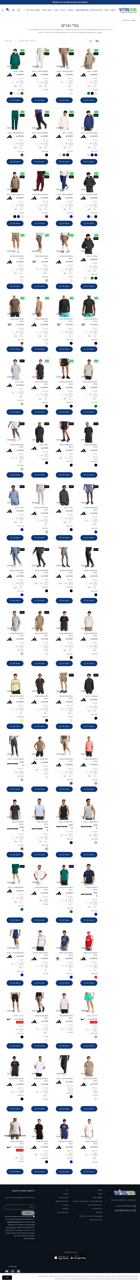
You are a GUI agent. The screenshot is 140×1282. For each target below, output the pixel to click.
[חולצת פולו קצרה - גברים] (39, 809)
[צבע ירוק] (22, 93)
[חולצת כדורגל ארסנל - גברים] (15, 683)
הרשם (28, 1213)
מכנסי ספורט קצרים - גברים (66, 257)
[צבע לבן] (46, 93)
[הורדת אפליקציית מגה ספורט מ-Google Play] (78, 1257)
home (134, 20)
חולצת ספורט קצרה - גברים (90, 320)
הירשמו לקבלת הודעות (23, 1190)
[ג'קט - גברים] (15, 369)
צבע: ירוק (21, 90)
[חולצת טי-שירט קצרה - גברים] (89, 369)
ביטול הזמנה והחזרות (95, 1205)
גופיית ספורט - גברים (41, 759)
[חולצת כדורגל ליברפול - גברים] (39, 940)
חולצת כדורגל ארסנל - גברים (16, 697)
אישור (7, 1278)
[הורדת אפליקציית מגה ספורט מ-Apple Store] (61, 1257)
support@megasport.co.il (123, 1210)
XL (95, 86)
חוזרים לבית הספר (96, 1220)
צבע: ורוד (94, 780)
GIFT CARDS (97, 1198)
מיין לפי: (32, 41)
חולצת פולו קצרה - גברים (42, 823)
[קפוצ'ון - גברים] (89, 58)
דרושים (65, 1194)
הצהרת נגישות (63, 1198)
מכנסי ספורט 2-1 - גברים (15, 953)
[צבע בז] (95, 93)
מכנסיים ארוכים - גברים (65, 71)
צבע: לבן (45, 90)
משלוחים (99, 1212)
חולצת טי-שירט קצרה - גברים (89, 383)
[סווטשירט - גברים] (89, 683)
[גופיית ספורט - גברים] (39, 746)
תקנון (100, 1194)
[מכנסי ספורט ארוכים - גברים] (39, 494)
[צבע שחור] (46, 154)
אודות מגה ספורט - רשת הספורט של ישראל (87, 1201)
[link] (92, 93)
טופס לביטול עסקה (62, 1201)
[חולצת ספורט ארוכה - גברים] (64, 306)
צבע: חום (21, 340)
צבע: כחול (94, 151)
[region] (70, 1277)
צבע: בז (95, 90)
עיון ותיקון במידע (62, 1212)
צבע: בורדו (45, 213)
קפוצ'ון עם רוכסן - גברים (89, 133)
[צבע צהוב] (22, 720)
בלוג (66, 1190)
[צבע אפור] (46, 280)
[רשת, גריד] (97, 41)
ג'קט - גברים (19, 382)
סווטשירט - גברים (91, 696)
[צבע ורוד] (95, 783)
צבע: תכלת (44, 845)
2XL (89, 86)
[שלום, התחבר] (13, 10)
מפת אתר (65, 1209)
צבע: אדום (94, 973)
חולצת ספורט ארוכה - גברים (65, 320)
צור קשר (65, 1205)
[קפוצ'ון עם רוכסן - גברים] (89, 120)
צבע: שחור (45, 151)
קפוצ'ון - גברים (92, 71)
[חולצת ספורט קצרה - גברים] (89, 306)
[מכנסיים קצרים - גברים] (15, 874)
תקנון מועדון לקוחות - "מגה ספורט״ (90, 1216)
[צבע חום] (22, 343)
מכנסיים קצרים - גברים (16, 887)
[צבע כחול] (95, 154)
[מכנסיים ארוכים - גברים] (64, 58)
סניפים (100, 1190)
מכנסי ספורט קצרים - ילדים (66, 760)
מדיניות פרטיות (97, 1209)
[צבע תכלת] (46, 848)
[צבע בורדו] (46, 216)
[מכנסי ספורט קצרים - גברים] (64, 243)
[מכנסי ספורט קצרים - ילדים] (64, 746)
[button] (113, 10)
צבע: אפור (45, 277)
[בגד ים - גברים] (89, 1003)
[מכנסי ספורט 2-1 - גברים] (15, 940)
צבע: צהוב (20, 717)
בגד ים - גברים (92, 1016)
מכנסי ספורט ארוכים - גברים (41, 509)
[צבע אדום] (95, 977)
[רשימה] (90, 41)
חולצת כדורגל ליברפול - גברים (40, 954)
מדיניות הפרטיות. (11, 1227)
